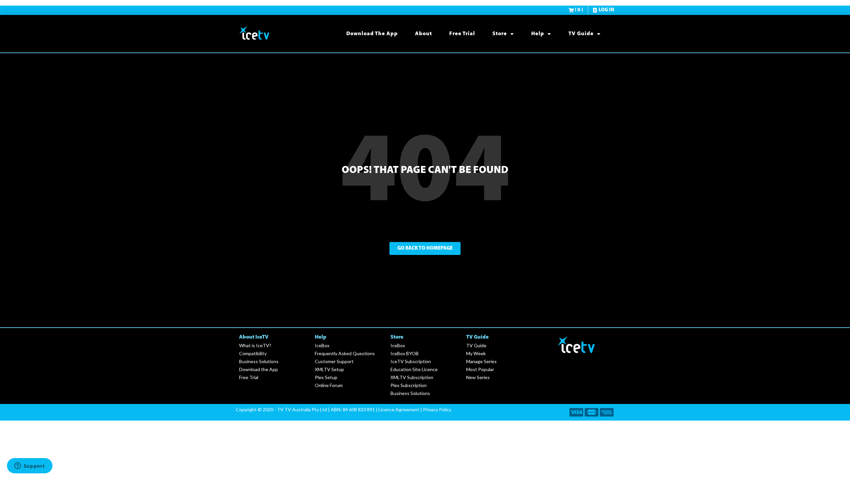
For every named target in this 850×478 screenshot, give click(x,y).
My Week (476, 353)
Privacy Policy (437, 409)
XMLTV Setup (329, 369)
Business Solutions (259, 361)
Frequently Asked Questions (345, 353)
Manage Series (481, 361)
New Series (478, 377)
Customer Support (334, 361)
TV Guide (581, 34)
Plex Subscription (408, 385)
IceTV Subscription (410, 361)
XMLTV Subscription (411, 377)
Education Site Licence (414, 369)
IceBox (322, 345)
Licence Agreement (399, 409)
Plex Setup (326, 377)
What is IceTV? (255, 345)
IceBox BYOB (404, 353)
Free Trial (462, 34)
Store (499, 34)
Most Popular (480, 369)
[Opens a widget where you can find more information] (29, 466)
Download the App (372, 34)
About (423, 34)
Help (537, 34)
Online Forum (329, 385)
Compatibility (253, 353)
